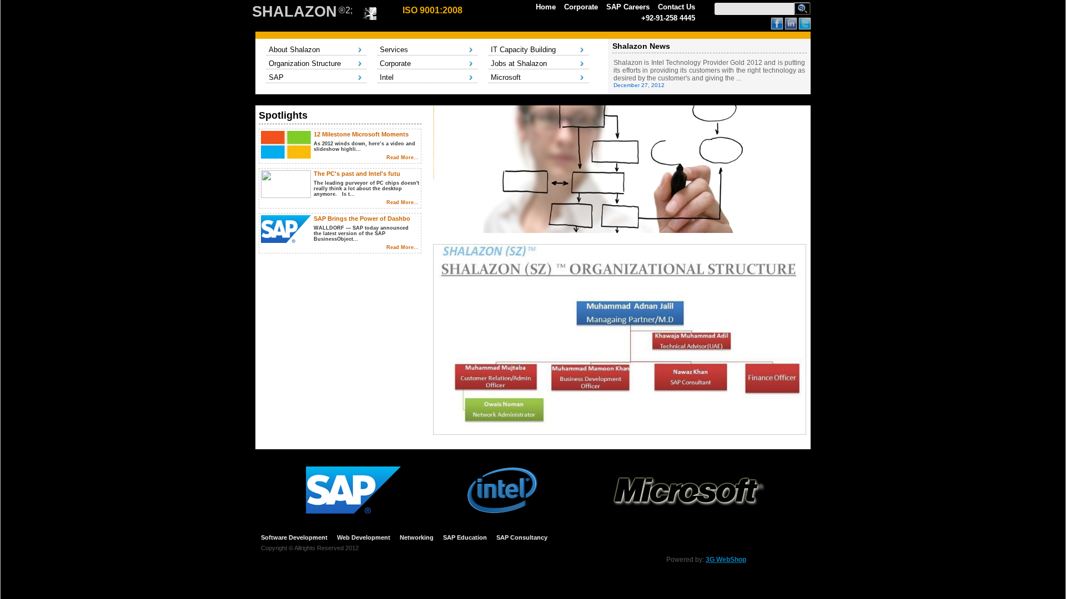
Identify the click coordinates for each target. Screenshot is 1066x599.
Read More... (402, 157)
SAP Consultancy (521, 537)
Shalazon (294, 11)
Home (546, 7)
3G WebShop (726, 560)
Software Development (294, 537)
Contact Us (676, 7)
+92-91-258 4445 (668, 18)
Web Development (363, 537)
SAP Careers (628, 7)
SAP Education (465, 537)
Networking (417, 537)
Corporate (581, 7)
